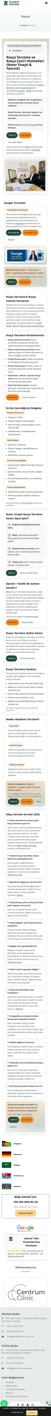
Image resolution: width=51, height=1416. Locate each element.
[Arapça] (8, 1165)
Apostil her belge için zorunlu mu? (25, 882)
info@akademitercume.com (19, 1336)
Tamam (32, 1413)
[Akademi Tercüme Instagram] (22, 1405)
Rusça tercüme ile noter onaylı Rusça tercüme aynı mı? (22, 822)
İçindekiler (17, 50)
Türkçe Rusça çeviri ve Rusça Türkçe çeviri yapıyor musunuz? (25, 904)
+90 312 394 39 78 (14, 1358)
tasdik (29, 91)
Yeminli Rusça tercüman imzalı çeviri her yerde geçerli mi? (23, 857)
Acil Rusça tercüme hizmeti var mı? (26, 1086)
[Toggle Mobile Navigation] (46, 3)
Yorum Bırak (13, 232)
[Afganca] (8, 1144)
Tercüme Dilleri (15, 142)
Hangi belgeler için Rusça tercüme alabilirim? (24, 924)
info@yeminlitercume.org (18, 1368)
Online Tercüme (28, 124)
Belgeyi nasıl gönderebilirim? (23, 946)
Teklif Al (12, 135)
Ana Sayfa (25, 135)
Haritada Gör (30, 232)
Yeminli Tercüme (14, 875)
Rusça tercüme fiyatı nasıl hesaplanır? (20, 991)
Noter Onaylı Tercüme (26, 845)
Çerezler (42, 1408)
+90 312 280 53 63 (14, 1326)
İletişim (11, 239)
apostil (21, 91)
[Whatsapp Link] (4, 1403)
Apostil (23, 326)
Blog (39, 801)
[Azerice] (8, 1186)
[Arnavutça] (8, 1176)
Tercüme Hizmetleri (14, 1389)
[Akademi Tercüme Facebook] (18, 1405)
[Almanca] (8, 1154)
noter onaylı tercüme (24, 88)
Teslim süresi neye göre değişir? (24, 969)
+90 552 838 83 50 (13, 1363)
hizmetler (36, 150)
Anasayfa (23, 25)
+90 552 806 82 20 (25, 1202)
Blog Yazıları (27, 622)
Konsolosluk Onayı (35, 326)
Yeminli (16, 326)
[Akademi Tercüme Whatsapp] (32, 1405)
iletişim (10, 796)
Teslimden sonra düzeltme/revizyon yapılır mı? (25, 1064)
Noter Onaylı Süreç (29, 573)
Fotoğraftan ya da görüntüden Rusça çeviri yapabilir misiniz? (23, 1017)
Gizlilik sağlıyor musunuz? (22, 1042)
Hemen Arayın (25, 1213)
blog (27, 147)
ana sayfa (19, 223)
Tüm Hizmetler (29, 397)
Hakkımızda (10, 1386)
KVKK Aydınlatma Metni (16, 1396)
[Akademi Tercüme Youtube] (27, 1405)
